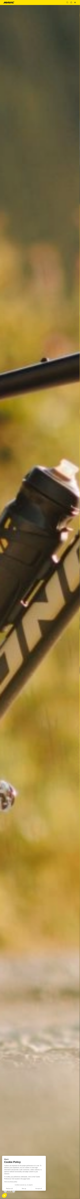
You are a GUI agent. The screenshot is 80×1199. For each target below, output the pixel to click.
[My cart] (71, 2)
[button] (4, 1195)
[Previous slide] (5, 1191)
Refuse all (9, 1188)
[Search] (67, 2)
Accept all (38, 1188)
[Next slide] (13, 1191)
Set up (24, 1188)
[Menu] (75, 2)
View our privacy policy (10, 1181)
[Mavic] (8, 2)
